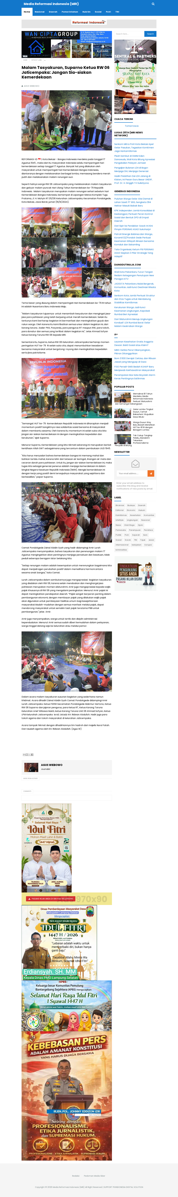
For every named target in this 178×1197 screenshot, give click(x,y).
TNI (135, 540)
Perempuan (135, 530)
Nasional (145, 520)
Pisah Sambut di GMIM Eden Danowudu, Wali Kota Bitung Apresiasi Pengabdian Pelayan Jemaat (134, 159)
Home (25, 60)
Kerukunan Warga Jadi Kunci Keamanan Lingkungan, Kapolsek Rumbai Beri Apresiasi (132, 311)
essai (151, 540)
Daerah (141, 505)
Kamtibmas (121, 515)
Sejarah (136, 535)
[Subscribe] (151, 473)
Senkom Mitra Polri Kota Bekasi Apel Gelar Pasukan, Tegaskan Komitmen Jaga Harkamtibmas (134, 148)
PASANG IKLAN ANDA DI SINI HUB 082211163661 (52, 898)
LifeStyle (120, 520)
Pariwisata (121, 530)
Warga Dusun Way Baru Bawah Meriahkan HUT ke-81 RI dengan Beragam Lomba (144, 426)
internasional (122, 544)
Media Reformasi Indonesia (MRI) (69, 1187)
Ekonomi (131, 510)
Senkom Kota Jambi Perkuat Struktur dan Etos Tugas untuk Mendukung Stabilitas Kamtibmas (134, 299)
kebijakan (136, 544)
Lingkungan (132, 520)
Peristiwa (148, 530)
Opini (140, 525)
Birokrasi (120, 505)
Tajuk (142, 540)
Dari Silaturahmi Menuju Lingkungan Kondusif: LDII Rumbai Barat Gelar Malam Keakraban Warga (133, 323)
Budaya (131, 505)
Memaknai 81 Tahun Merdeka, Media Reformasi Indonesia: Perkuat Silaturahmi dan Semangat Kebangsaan (134, 398)
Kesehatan (135, 515)
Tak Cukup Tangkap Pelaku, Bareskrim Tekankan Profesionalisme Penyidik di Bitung (133, 440)
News (118, 525)
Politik (118, 535)
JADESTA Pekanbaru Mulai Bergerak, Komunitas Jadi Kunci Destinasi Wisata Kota (135, 287)
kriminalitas (121, 549)
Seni (145, 535)
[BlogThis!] (26, 754)
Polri (127, 535)
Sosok (128, 540)
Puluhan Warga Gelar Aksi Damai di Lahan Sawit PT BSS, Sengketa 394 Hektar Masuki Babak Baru (133, 202)
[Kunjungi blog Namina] (135, 573)
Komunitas (149, 515)
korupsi (148, 544)
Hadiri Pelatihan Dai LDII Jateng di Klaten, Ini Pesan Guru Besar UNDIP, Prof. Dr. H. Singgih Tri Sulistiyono (133, 179)
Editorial (120, 510)
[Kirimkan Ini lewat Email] (24, 754)
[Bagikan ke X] (29, 754)
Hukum (142, 510)
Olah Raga (129, 525)
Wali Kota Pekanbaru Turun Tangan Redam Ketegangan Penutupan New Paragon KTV (134, 275)
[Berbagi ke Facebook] (32, 754)
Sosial (119, 540)
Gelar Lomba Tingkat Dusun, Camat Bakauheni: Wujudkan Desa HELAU (143, 413)
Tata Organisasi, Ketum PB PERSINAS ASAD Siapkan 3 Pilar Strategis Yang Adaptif (134, 253)
